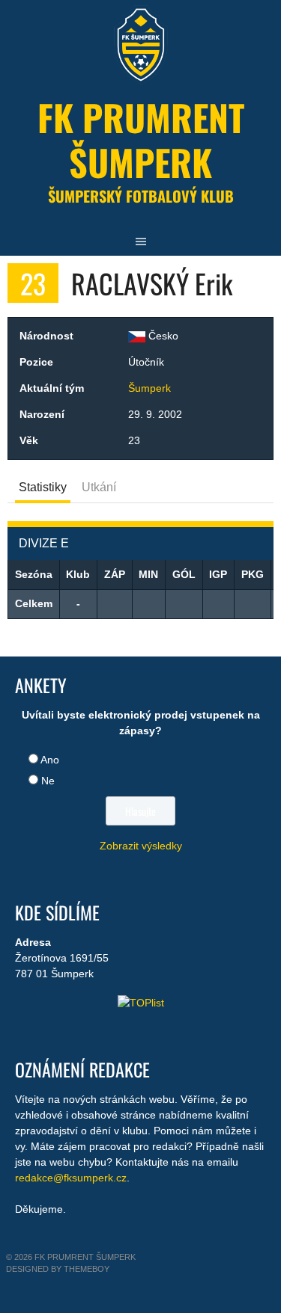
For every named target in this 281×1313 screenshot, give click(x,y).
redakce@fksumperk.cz (71, 1178)
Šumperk (149, 388)
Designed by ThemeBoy (57, 1268)
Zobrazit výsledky (141, 846)
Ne (48, 781)
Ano (49, 760)
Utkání (99, 487)
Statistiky (43, 487)
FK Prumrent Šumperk (140, 139)
